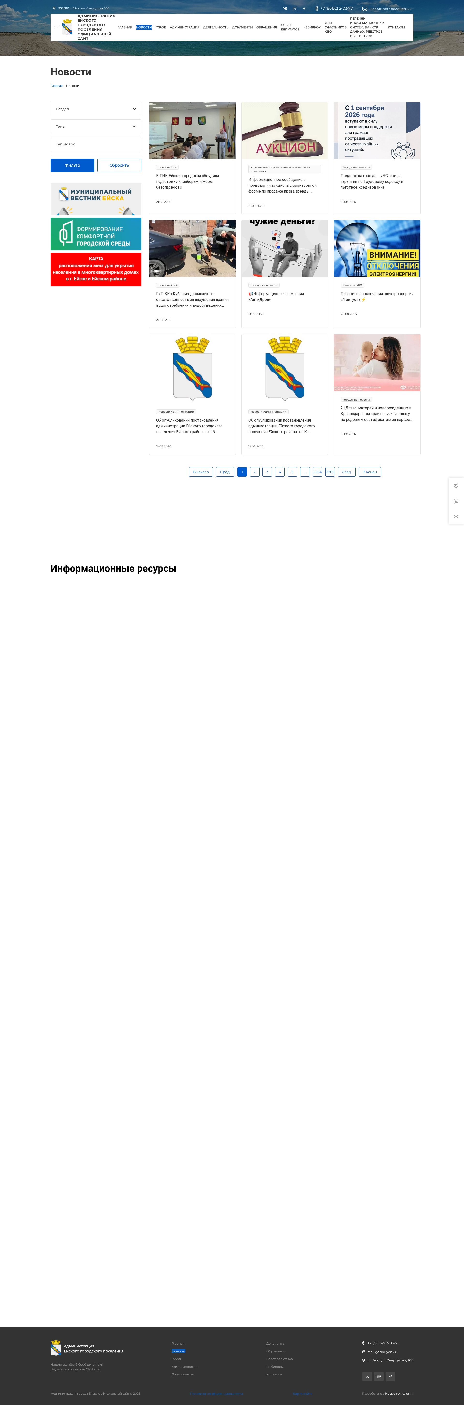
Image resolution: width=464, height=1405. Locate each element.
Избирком (312, 27)
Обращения (266, 27)
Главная (125, 27)
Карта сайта (302, 1394)
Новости (144, 27)
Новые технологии (399, 1393)
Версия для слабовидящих (390, 9)
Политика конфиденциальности (216, 1394)
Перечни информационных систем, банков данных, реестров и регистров (367, 27)
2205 (330, 472)
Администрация (185, 27)
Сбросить (119, 165)
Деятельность (216, 27)
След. (347, 472)
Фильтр (72, 165)
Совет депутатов (290, 27)
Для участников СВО (336, 27)
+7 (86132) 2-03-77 (336, 8)
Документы (242, 27)
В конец (370, 472)
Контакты (396, 27)
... (305, 472)
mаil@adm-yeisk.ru (383, 1352)
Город (160, 27)
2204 (317, 472)
